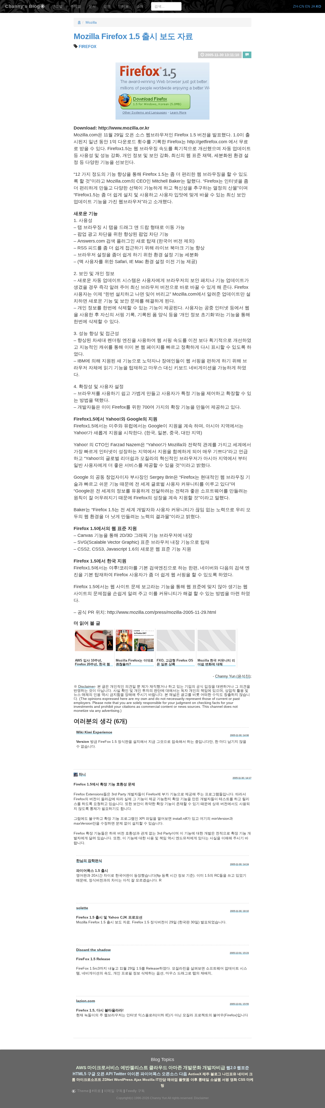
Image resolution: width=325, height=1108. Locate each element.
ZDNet (107, 1080)
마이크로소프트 (88, 1080)
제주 (205, 1074)
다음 (183, 1074)
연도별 (57, 6)
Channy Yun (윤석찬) (232, 676)
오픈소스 (170, 1074)
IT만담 (161, 1080)
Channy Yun (158, 1098)
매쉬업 (172, 1080)
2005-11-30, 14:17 (242, 778)
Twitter (119, 1074)
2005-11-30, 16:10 (239, 911)
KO (318, 6)
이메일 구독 (113, 1091)
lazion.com (85, 1001)
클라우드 (158, 1067)
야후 (194, 1080)
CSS (241, 1080)
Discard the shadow (93, 950)
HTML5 (79, 1074)
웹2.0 (231, 1068)
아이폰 (133, 1074)
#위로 (96, 1091)
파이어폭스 (150, 1074)
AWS (81, 1067)
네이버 (242, 1074)
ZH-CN (298, 6)
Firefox (87, 46)
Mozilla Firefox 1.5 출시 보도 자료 (133, 36)
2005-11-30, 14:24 (239, 864)
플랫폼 (184, 1080)
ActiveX (194, 1074)
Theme (82, 1091)
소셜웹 (215, 1080)
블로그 (215, 1074)
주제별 (75, 6)
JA (313, 6)
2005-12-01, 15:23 (239, 953)
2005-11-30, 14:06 (239, 735)
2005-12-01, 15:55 (239, 1004)
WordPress (123, 1080)
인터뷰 (123, 6)
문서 (92, 6)
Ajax (137, 1080)
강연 (106, 6)
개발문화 (192, 1067)
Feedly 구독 (135, 1091)
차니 (82, 774)
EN (307, 6)
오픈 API (104, 1074)
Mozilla (91, 22)
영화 (233, 1080)
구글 (91, 1074)
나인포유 (229, 1074)
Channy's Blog (22, 6)
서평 (225, 1080)
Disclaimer (86, 686)
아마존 (175, 1067)
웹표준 (243, 1068)
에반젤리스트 (134, 1067)
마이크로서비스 (103, 1067)
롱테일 (204, 1080)
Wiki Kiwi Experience (94, 732)
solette (82, 908)
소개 (139, 6)
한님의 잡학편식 (89, 861)
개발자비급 (213, 1067)
